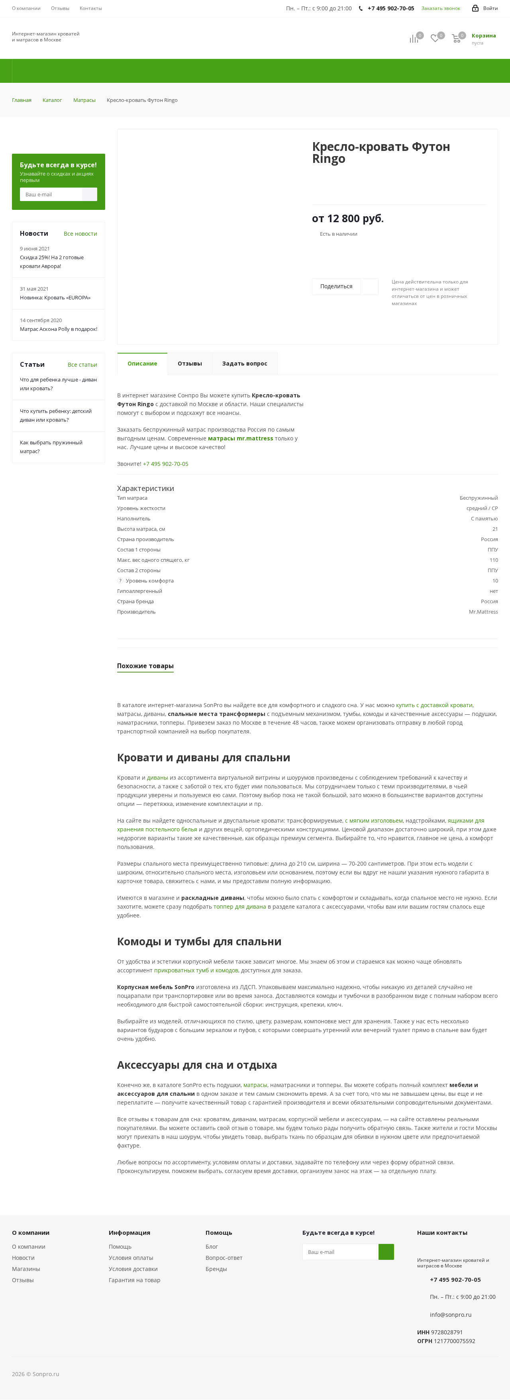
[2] (323, 188)
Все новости (80, 233)
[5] (346, 188)
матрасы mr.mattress (240, 438)
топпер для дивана (240, 906)
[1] (316, 188)
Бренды (216, 1269)
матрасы (255, 1085)
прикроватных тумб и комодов (196, 970)
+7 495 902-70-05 (165, 463)
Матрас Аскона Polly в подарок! (58, 328)
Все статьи (82, 364)
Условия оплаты (131, 1257)
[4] (338, 188)
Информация (129, 1232)
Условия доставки (133, 1269)
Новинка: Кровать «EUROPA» (55, 297)
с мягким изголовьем (374, 820)
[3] (331, 188)
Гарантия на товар (135, 1280)
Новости (23, 1257)
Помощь (120, 1246)
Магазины (26, 1269)
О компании (28, 1246)
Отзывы (23, 1280)
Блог (212, 1246)
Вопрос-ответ (224, 1257)
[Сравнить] (285, 149)
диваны (157, 777)
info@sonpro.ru (451, 1314)
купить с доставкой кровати (434, 705)
